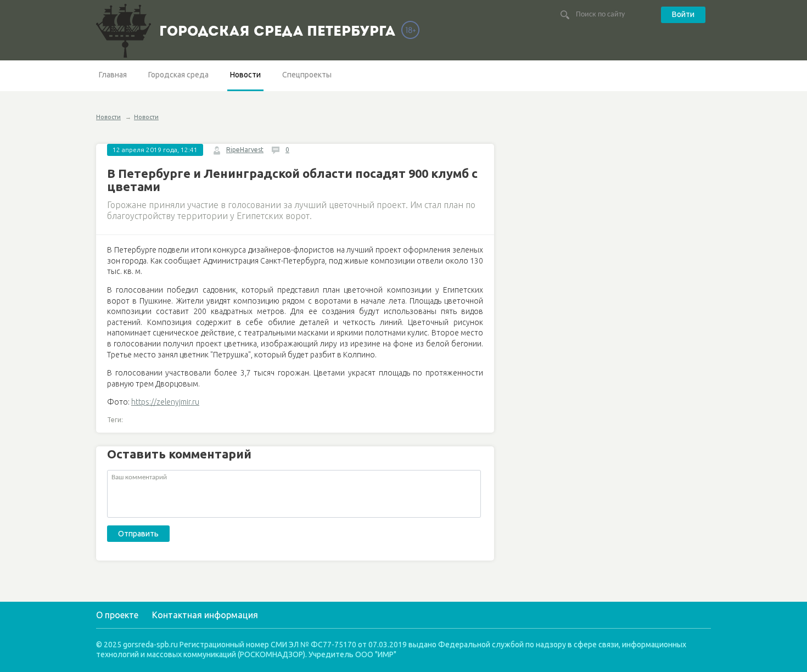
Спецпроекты (307, 74)
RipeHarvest (245, 149)
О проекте (117, 615)
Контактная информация (205, 615)
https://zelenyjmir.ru (165, 401)
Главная (113, 74)
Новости (245, 74)
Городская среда (178, 74)
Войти (683, 14)
